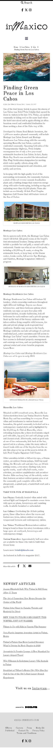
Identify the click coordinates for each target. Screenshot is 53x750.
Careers (19, 728)
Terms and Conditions (26, 733)
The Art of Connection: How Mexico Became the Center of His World (24, 600)
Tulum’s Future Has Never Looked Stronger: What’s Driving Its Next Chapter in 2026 (23, 644)
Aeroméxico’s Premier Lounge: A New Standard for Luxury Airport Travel (26, 653)
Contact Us (23, 731)
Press (29, 728)
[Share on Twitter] (24, 566)
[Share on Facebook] (18, 566)
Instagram (39, 688)
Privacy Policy (39, 731)
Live (6, 104)
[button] (26, 39)
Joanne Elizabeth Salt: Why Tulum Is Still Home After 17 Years (25, 591)
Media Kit (40, 728)
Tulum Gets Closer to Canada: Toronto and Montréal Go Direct (22, 610)
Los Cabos (11, 104)
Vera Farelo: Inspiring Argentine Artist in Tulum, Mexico (25, 634)
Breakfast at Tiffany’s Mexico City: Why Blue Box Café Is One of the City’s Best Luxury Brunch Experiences (25, 674)
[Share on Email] (30, 566)
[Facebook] (22, 10)
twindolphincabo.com (24, 550)
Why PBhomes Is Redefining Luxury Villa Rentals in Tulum (25, 663)
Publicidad (9, 731)
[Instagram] (30, 10)
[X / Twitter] (26, 10)
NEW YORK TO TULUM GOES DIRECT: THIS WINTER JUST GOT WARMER (24, 619)
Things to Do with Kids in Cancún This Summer (24, 627)
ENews (8, 728)
